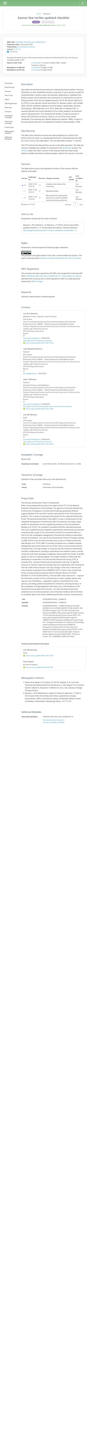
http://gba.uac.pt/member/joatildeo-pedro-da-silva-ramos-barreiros (47, 406)
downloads (67, 148)
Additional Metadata (8, 138)
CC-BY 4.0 (17, 49)
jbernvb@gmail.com (30, 373)
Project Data (9, 127)
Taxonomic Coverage (9, 122)
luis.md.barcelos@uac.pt (32, 338)
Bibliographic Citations (9, 132)
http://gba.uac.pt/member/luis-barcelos (37, 341)
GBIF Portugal (37, 281)
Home (39, 14)
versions (24, 151)
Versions (8, 91)
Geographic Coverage (9, 116)
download (37, 63)
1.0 (25, 198)
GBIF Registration (11, 103)
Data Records (9, 87)
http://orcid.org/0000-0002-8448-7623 (39, 667)
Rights (7, 99)
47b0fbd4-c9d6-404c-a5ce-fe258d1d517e (30, 42)
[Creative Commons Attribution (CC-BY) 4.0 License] (27, 252)
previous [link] (68, 204)
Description (9, 83)
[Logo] (5, 3)
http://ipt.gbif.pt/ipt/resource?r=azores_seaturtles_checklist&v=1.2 (50, 230)
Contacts (8, 111)
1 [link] (75, 204)
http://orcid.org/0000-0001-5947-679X (39, 343)
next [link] (81, 204)
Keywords (8, 107)
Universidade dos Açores (26, 47)
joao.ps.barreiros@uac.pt (32, 404)
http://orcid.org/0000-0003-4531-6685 (39, 409)
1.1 (25, 191)
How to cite (9, 95)
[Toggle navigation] (82, 3)
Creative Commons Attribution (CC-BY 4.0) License (61, 258)
